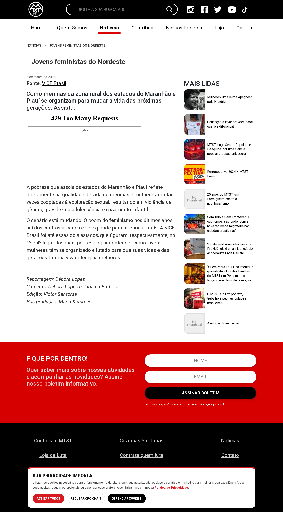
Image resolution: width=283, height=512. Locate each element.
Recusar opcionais (86, 498)
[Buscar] (169, 9)
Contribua (143, 28)
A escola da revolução (223, 323)
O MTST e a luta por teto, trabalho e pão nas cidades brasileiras (226, 298)
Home (37, 28)
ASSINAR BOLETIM (201, 393)
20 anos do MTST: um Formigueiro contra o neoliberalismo (223, 199)
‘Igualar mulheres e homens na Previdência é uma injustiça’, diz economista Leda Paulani (230, 248)
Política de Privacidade (171, 487)
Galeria (244, 28)
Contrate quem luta (141, 455)
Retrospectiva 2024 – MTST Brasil (227, 174)
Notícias (109, 28)
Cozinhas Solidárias (141, 441)
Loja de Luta (53, 455)
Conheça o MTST (53, 441)
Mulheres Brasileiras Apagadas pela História (230, 99)
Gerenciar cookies (127, 498)
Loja (219, 28)
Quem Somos (72, 28)
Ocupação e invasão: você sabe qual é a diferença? (230, 124)
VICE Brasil (54, 83)
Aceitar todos (48, 498)
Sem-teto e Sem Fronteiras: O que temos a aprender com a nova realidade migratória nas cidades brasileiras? (228, 224)
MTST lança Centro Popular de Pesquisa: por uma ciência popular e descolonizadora (229, 149)
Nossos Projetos (184, 28)
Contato (230, 455)
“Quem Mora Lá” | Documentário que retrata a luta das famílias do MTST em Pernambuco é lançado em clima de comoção (230, 273)
